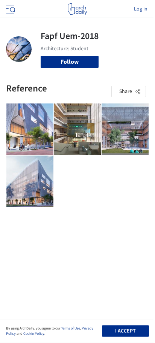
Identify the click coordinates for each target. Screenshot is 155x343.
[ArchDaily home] (77, 9)
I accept (125, 331)
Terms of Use (70, 328)
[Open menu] (10, 9)
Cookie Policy (33, 333)
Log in (140, 9)
